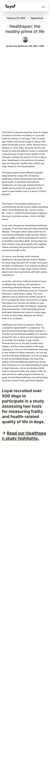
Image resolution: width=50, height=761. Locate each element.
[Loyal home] (10, 6)
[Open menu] (43, 6)
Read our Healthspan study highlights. (24, 436)
